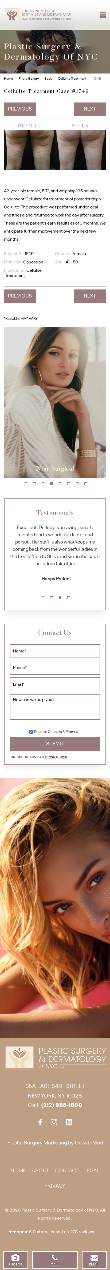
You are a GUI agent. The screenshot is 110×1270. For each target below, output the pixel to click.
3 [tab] (43, 483)
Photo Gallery (29, 78)
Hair (100, 478)
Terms (62, 757)
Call (55, 1264)
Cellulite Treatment (72, 78)
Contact (66, 1171)
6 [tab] (68, 483)
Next (90, 109)
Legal (91, 1171)
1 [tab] (26, 483)
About (40, 1171)
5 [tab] (60, 483)
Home (8, 78)
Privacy (50, 757)
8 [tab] (85, 483)
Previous (20, 109)
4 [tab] (51, 483)
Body (48, 78)
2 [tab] (34, 483)
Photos (16, 1264)
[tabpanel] (55, 554)
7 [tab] (77, 483)
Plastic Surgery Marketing (37, 1143)
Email (94, 1264)
